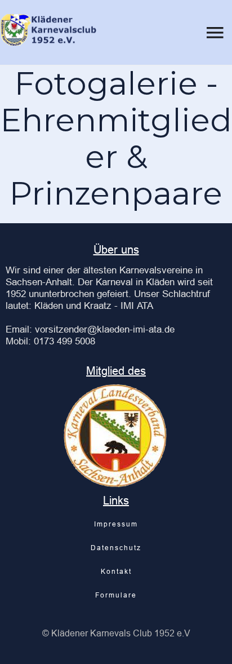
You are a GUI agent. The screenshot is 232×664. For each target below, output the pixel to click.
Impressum (116, 524)
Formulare (116, 595)
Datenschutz (116, 547)
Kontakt (116, 571)
